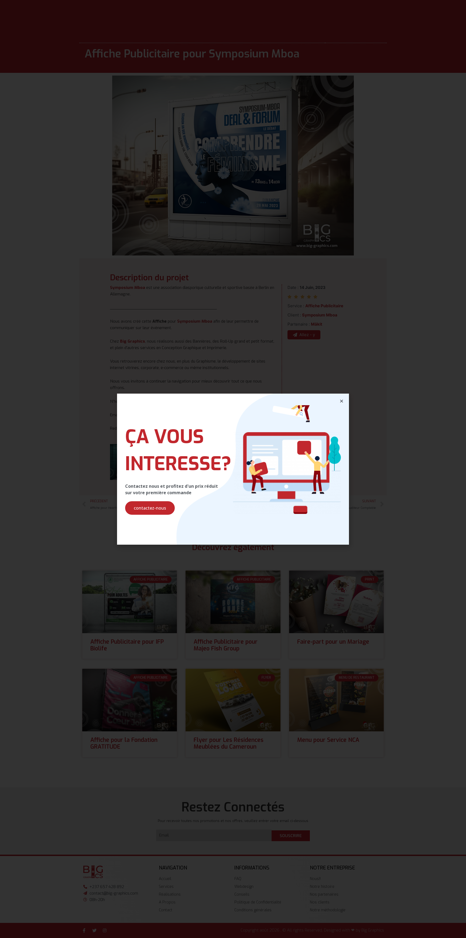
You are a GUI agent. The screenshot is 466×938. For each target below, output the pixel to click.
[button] (150, 508)
